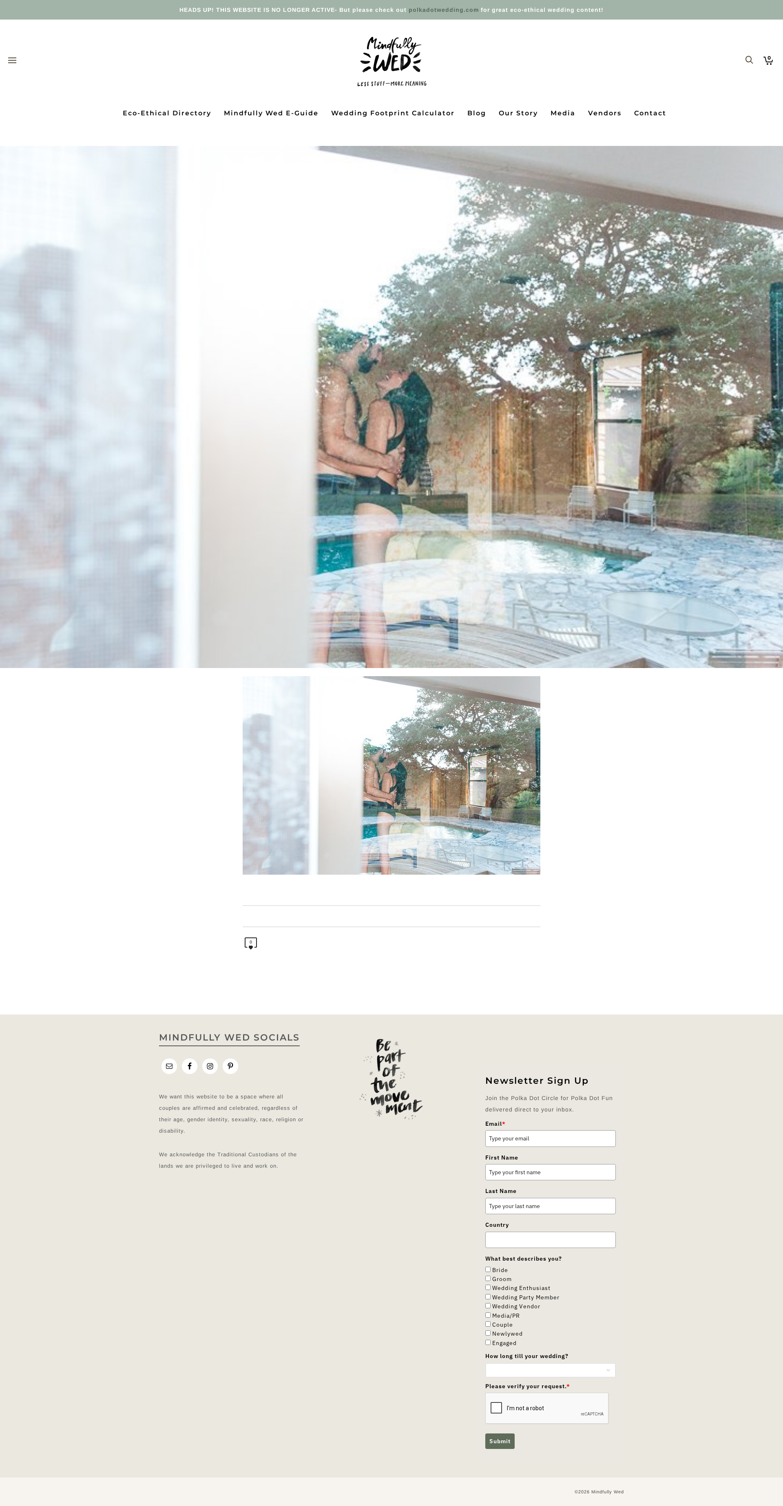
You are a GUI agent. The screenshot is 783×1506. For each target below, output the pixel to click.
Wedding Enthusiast (521, 1288)
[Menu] (12, 60)
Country (497, 1224)
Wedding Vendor (516, 1306)
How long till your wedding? (526, 1356)
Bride (500, 1270)
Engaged (504, 1343)
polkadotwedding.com (444, 10)
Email (495, 1123)
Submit (500, 1441)
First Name (501, 1157)
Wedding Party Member (526, 1297)
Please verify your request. (527, 1386)
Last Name (501, 1191)
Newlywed (507, 1333)
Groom (502, 1279)
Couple (502, 1324)
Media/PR (506, 1315)
